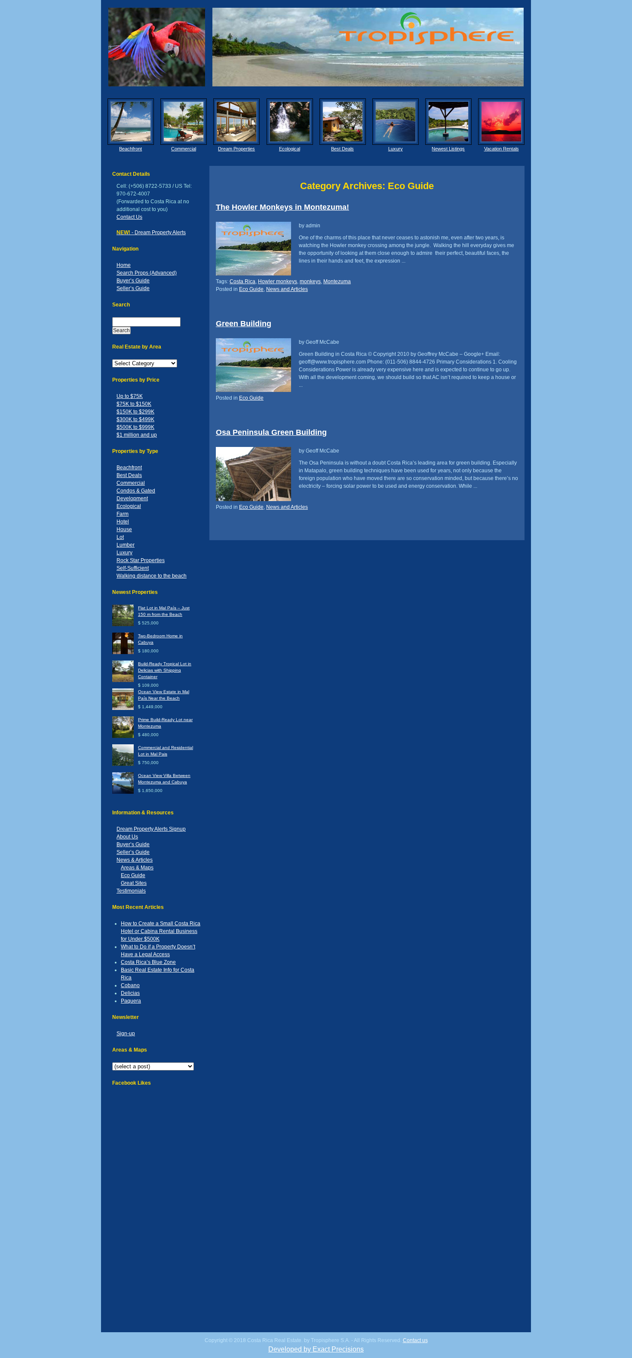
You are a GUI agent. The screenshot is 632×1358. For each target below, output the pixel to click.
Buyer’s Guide (133, 281)
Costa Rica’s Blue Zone (148, 962)
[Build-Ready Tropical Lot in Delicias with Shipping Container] (123, 680)
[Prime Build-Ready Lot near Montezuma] (123, 736)
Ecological (289, 148)
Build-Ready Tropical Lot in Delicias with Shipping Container (164, 670)
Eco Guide (133, 875)
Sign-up (126, 1034)
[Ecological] (290, 121)
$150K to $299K (135, 412)
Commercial (183, 148)
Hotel (123, 522)
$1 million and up (137, 435)
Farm (123, 514)
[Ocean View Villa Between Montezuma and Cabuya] (123, 792)
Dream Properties (236, 148)
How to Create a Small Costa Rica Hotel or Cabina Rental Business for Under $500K (160, 931)
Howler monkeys (277, 281)
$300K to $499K (135, 419)
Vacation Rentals (501, 148)
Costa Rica (242, 281)
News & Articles (135, 860)
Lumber (126, 545)
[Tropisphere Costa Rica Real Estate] (316, 47)
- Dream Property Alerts (151, 232)
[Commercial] (183, 121)
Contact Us (129, 217)
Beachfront (130, 148)
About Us (127, 837)
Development (132, 498)
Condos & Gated (136, 491)
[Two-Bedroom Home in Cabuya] (123, 652)
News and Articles (287, 289)
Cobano (130, 985)
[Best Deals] (342, 121)
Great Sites (134, 883)
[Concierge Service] (236, 121)
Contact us (415, 1340)
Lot (120, 537)
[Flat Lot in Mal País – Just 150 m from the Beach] (123, 624)
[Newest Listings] (448, 121)
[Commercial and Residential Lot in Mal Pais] (123, 764)
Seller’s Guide (133, 288)
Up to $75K (130, 396)
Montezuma (337, 281)
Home (124, 265)
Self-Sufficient (133, 568)
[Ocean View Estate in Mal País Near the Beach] (123, 708)
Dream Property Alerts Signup (151, 829)
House (124, 529)
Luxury (395, 148)
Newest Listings (448, 148)
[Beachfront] (130, 121)
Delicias (130, 993)
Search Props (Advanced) (147, 273)
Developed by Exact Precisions (316, 1349)
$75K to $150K (134, 404)
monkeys (310, 281)
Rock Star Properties (141, 560)
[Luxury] (395, 121)
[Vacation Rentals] (501, 121)
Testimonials (131, 891)
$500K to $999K (135, 427)
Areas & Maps (137, 868)
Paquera (131, 1001)
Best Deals (342, 148)
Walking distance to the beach (152, 576)
